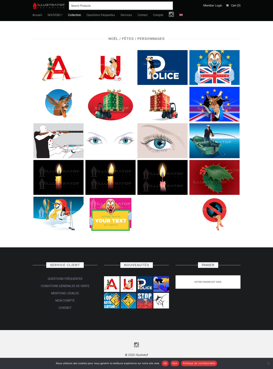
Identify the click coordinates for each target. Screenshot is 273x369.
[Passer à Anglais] (181, 15)
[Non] (268, 363)
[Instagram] (171, 15)
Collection (74, 15)
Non (174, 363)
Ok (165, 363)
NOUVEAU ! (55, 15)
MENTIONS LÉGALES (65, 293)
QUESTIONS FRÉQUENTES (65, 279)
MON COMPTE (65, 300)
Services (126, 15)
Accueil (37, 15)
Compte (158, 15)
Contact (142, 15)
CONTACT (65, 308)
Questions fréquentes (101, 15)
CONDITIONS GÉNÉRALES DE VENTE (65, 286)
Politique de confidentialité (199, 363)
